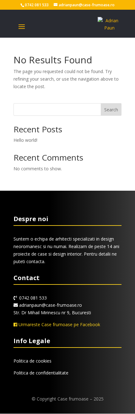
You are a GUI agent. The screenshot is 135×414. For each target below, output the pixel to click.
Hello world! (25, 140)
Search (111, 110)
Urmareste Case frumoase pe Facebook (58, 324)
